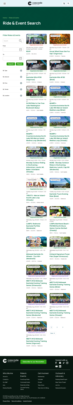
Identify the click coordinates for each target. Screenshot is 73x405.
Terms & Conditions (16, 401)
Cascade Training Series (24, 388)
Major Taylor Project (60, 382)
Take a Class (41, 385)
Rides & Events (14, 18)
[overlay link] (36, 44)
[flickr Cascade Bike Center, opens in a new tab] (60, 363)
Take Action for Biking (43, 388)
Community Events (25, 382)
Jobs (4, 385)
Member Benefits (7, 388)
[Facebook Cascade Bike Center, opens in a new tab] (56, 363)
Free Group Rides (24, 379)
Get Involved (43, 373)
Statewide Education (60, 388)
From (4, 46)
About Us (5, 376)
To (3, 54)
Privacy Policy (6, 401)
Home (5, 18)
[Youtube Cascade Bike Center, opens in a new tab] (56, 366)
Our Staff (5, 382)
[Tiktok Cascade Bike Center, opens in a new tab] (64, 363)
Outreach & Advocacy (60, 374)
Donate (40, 382)
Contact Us (5, 379)
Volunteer (40, 379)
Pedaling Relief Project (61, 379)
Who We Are (8, 373)
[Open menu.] (4, 3)
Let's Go (57, 385)
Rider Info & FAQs (24, 385)
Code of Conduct (27, 401)
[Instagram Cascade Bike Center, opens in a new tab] (67, 363)
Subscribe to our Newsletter (33, 362)
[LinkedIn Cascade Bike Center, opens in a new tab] (60, 366)
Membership (41, 376)
